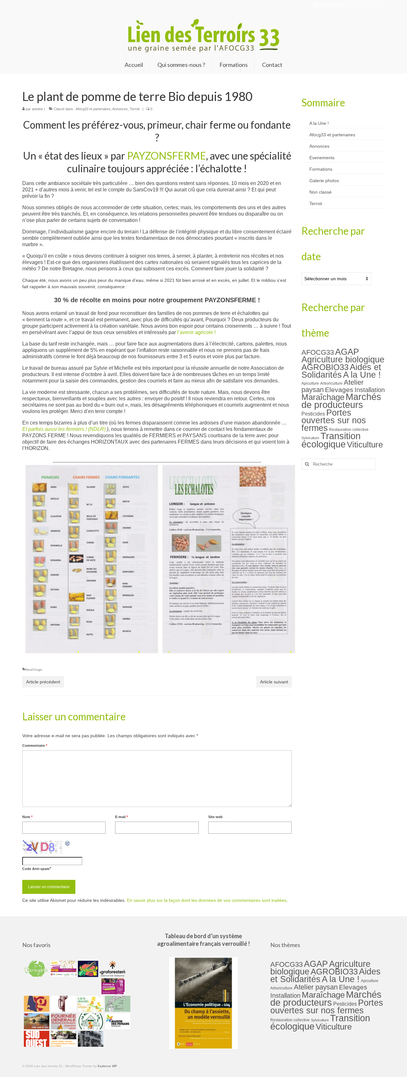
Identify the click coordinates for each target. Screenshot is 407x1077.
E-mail (121, 817)
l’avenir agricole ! (196, 332)
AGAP (347, 352)
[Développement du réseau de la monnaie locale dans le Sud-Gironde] (35, 1004)
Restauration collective (349, 429)
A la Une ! (319, 123)
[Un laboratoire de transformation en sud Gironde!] (89, 1021)
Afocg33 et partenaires (93, 109)
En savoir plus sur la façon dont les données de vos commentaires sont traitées (206, 900)
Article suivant (274, 681)
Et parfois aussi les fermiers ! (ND (59, 429)
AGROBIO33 (324, 367)
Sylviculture (310, 438)
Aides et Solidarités (341, 371)
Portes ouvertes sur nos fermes (333, 420)
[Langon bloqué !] (89, 1039)
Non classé (320, 192)
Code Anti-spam (36, 869)
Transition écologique (331, 440)
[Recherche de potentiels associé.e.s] (87, 969)
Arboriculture (331, 383)
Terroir (135, 109)
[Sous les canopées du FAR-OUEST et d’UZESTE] (62, 1004)
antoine (37, 109)
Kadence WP (107, 1066)
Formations (320, 169)
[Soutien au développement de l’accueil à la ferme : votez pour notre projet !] (62, 1039)
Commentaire (34, 745)
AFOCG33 (317, 352)
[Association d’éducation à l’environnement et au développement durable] (35, 969)
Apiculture (310, 383)
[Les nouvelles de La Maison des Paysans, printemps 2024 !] (116, 1021)
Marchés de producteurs (341, 400)
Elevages (339, 389)
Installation (370, 389)
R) (103, 429)
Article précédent (43, 681)
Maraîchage (33, 669)
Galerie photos (324, 180)
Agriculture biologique (342, 359)
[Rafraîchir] (67, 843)
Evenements (322, 157)
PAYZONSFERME (166, 155)
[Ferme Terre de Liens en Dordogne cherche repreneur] (35, 1021)
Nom (27, 817)
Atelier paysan (316, 987)
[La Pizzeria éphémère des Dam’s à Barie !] (116, 1004)
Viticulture (365, 444)
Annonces (120, 109)
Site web (215, 817)
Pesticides (313, 414)
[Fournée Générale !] (62, 1021)
